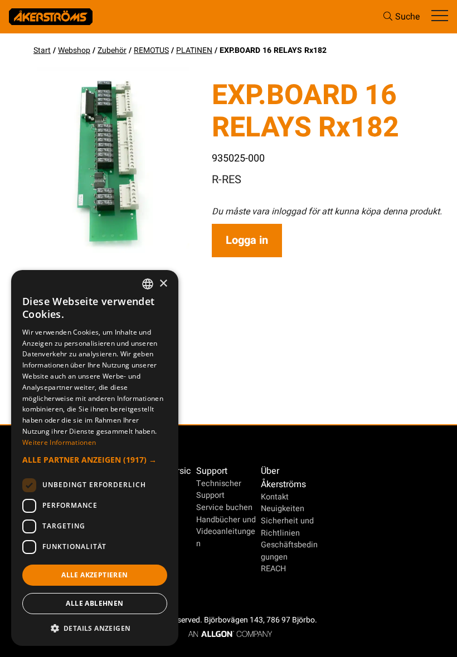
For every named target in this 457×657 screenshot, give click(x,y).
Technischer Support (218, 490)
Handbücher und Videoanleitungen (226, 532)
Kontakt (275, 497)
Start (42, 50)
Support (211, 471)
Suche (407, 16)
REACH (273, 569)
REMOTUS (151, 50)
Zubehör (112, 50)
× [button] (163, 284)
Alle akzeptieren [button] (94, 575)
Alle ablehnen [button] (94, 603)
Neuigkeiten (282, 508)
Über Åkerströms (283, 477)
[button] (94, 459)
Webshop (74, 50)
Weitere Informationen (59, 442)
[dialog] (94, 458)
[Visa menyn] (439, 16)
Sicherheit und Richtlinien (287, 527)
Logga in (247, 240)
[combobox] (147, 284)
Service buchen (224, 507)
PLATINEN (194, 50)
